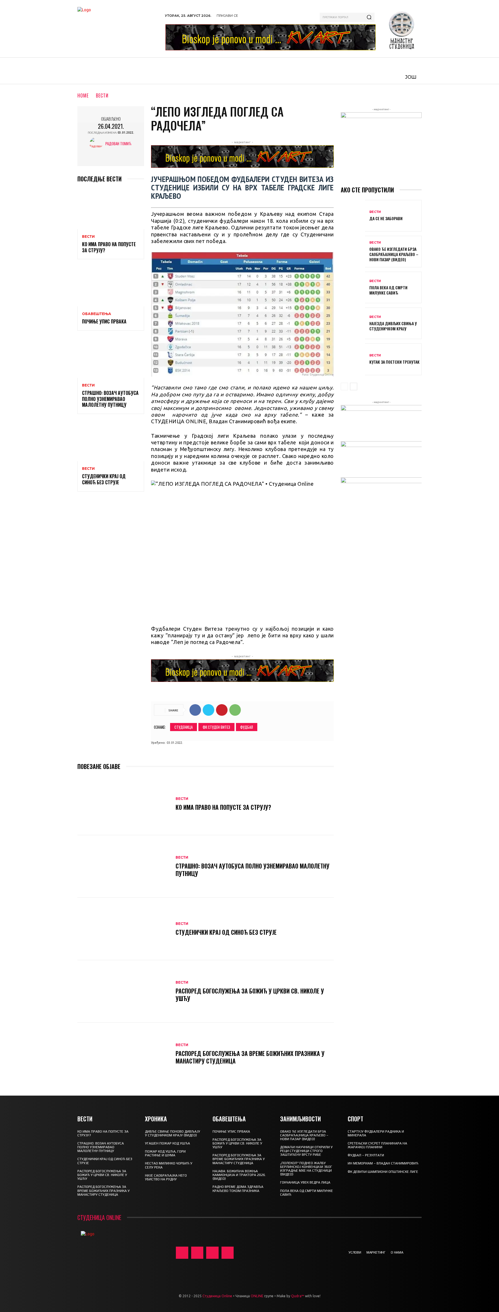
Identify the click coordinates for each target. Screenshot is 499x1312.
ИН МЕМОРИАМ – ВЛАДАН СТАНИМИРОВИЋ (383, 1163)
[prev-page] (344, 386)
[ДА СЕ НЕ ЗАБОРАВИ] (353, 215)
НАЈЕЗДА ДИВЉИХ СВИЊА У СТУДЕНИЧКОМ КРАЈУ (393, 326)
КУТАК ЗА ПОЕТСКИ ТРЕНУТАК (394, 362)
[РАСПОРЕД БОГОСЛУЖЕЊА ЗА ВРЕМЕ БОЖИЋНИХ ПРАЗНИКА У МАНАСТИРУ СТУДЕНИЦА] (123, 1054)
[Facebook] (195, 710)
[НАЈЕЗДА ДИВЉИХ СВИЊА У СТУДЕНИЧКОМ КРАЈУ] (353, 323)
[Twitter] (208, 710)
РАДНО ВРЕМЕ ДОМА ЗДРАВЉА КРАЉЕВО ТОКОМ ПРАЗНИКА (238, 1189)
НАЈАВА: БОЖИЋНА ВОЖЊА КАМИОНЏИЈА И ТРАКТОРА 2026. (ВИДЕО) (239, 1175)
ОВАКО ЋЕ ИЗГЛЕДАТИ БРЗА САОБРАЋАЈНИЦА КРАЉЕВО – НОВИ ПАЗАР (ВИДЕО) (393, 254)
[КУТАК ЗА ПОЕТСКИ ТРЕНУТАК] (353, 359)
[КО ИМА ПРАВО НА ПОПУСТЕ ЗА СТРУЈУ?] (110, 209)
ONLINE (257, 1296)
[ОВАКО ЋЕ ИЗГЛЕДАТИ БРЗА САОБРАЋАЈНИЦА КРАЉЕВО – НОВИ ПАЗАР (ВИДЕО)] (353, 251)
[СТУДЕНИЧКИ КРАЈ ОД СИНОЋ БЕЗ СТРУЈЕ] (110, 441)
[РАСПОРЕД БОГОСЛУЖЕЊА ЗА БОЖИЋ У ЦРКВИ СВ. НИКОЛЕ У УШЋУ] (123, 991)
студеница (183, 727)
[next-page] (353, 386)
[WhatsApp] (235, 710)
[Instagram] (197, 1253)
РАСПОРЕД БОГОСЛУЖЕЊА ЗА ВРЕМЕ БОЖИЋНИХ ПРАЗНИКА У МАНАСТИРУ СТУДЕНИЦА (250, 1057)
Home (83, 95)
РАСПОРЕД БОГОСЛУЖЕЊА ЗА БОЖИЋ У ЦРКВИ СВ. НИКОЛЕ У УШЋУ (250, 995)
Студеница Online (217, 1296)
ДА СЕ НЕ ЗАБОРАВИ (386, 218)
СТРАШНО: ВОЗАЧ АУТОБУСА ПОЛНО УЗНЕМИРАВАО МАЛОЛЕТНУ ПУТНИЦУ (110, 398)
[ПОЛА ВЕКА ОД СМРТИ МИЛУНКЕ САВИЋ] (353, 287)
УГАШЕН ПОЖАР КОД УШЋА (167, 1143)
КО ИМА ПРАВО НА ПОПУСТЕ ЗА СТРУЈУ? (109, 247)
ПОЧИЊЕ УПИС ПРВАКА (104, 321)
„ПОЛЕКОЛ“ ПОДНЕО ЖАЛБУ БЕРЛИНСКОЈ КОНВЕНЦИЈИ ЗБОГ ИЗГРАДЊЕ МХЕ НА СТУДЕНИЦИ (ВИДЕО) (306, 1169)
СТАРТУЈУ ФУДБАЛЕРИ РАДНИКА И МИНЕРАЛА (376, 1133)
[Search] (369, 17)
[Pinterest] (222, 710)
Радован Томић (118, 144)
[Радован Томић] (97, 143)
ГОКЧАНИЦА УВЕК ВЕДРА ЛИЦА (305, 1182)
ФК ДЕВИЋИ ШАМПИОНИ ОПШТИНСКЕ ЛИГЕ (383, 1172)
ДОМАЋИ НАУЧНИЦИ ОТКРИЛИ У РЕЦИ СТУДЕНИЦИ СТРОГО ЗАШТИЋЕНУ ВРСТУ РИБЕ (306, 1151)
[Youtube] (227, 1253)
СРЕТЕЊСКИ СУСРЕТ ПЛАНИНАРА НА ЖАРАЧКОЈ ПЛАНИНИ (377, 1145)
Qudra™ (297, 1296)
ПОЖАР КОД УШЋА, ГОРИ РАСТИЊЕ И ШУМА (165, 1153)
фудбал (246, 727)
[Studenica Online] (118, 28)
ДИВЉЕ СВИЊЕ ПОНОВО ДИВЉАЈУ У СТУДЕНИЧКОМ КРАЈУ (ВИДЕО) (172, 1133)
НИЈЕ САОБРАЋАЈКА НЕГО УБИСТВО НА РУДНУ (166, 1177)
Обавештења (96, 314)
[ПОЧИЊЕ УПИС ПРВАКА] (110, 286)
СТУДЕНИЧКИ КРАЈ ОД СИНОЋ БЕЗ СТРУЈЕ (104, 479)
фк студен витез (216, 727)
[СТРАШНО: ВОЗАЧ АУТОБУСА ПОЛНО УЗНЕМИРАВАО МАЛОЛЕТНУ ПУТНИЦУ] (110, 358)
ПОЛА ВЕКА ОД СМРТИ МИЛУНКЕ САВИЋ (388, 290)
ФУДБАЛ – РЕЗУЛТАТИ (366, 1155)
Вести (102, 95)
